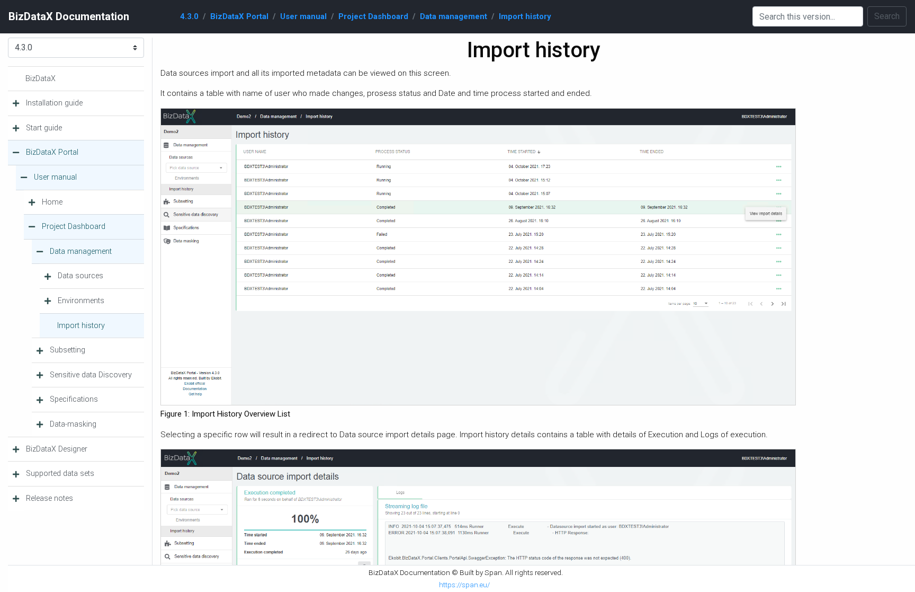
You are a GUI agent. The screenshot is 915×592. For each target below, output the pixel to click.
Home (52, 202)
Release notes (49, 498)
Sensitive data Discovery (91, 374)
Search (887, 16)
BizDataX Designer (56, 449)
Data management (453, 16)
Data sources (80, 275)
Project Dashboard (373, 16)
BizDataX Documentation (68, 16)
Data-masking (73, 424)
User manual (303, 16)
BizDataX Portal (239, 16)
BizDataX (40, 78)
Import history (525, 16)
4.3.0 (189, 16)
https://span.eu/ (464, 584)
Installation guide (54, 103)
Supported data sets (60, 473)
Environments (81, 300)
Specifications (74, 399)
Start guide (44, 127)
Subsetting (67, 350)
